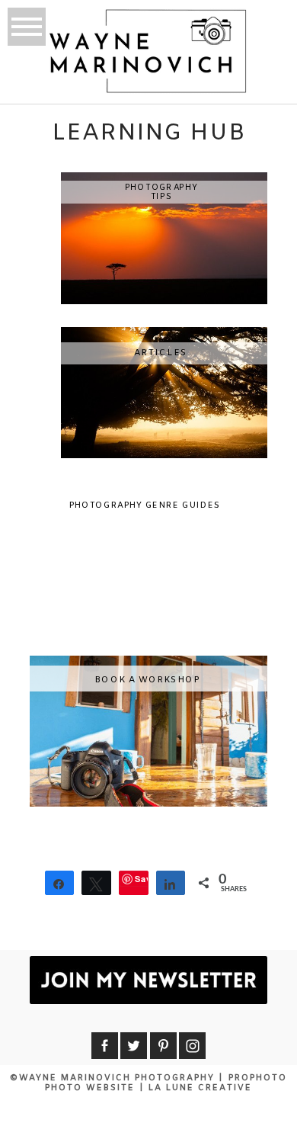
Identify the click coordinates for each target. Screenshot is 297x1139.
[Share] (60, 882)
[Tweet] (96, 882)
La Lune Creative (200, 1088)
